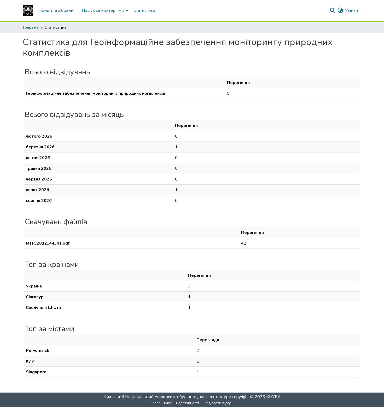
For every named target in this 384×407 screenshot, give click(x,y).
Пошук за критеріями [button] (103, 10)
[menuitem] (104, 10)
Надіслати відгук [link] (218, 402)
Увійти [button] (352, 10)
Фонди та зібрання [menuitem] (56, 10)
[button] (28, 10)
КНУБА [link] (273, 397)
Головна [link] (30, 27)
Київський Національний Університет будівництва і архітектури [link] (167, 397)
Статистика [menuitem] (144, 10)
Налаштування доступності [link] (175, 402)
